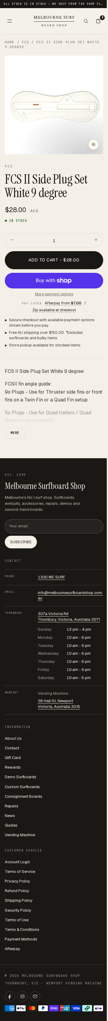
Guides (11, 825)
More (15, 433)
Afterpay (12, 948)
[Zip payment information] (98, 1008)
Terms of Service (20, 871)
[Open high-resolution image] (94, 145)
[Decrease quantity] (12, 240)
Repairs (11, 806)
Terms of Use (16, 919)
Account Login (17, 861)
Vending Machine (20, 834)
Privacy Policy (17, 881)
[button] (54, 105)
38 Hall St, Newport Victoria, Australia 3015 (59, 703)
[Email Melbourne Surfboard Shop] (35, 996)
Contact (12, 748)
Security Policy (18, 910)
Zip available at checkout (54, 309)
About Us (13, 738)
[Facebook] (10, 996)
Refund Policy (17, 890)
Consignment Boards (23, 796)
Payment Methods (21, 939)
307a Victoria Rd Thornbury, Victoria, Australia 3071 (69, 616)
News (10, 815)
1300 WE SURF (51, 577)
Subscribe (21, 542)
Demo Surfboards (20, 776)
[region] (54, 105)
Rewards (13, 767)
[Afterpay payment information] (87, 1008)
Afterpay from (63, 303)
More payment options (54, 294)
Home (9, 42)
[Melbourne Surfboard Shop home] (54, 21)
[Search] (86, 21)
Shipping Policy (18, 900)
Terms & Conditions (22, 929)
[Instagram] (22, 996)
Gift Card (13, 757)
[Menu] (9, 21)
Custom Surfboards (22, 786)
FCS (25, 42)
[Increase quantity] (96, 240)
